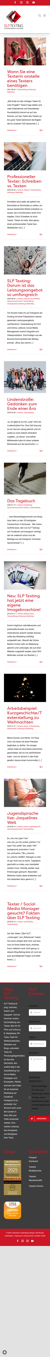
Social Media (35, 299)
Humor (25, 726)
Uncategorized (12, 304)
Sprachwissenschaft (14, 301)
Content (20, 190)
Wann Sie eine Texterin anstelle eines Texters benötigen (23, 78)
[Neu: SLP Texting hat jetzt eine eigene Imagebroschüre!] (25, 575)
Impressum (19, 1236)
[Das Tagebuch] (25, 479)
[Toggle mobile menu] (44, 15)
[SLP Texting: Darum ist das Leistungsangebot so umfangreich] (25, 260)
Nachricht (34, 1053)
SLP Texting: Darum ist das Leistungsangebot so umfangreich (25, 287)
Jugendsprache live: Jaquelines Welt (22, 817)
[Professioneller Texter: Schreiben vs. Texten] (25, 156)
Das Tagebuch (21, 501)
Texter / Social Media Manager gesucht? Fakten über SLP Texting (23, 910)
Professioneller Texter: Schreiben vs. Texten (24, 181)
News (31, 614)
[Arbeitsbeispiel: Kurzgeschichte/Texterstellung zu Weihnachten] (25, 688)
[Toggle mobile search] (39, 15)
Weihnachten (12, 729)
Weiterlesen (11, 130)
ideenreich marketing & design (23, 1233)
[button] (4, 1352)
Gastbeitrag (27, 505)
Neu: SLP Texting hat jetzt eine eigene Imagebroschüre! (24, 602)
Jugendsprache (34, 827)
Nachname (34, 1021)
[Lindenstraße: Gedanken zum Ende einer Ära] (25, 377)
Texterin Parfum (36, 1186)
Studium (26, 190)
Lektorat (26, 299)
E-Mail (32, 1037)
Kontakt (37, 1236)
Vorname (33, 1006)
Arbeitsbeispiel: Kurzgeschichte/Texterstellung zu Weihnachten (24, 715)
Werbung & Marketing (15, 192)
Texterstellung (22, 89)
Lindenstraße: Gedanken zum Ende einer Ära (22, 404)
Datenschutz (28, 1236)
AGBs (43, 1236)
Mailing (26, 614)
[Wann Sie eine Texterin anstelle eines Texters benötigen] (25, 51)
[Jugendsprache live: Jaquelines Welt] (25, 793)
